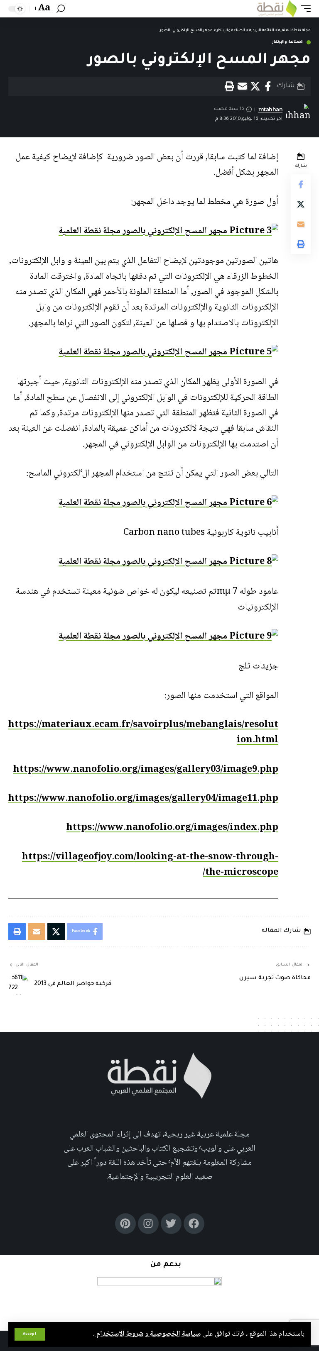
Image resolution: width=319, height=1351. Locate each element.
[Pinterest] (125, 1223)
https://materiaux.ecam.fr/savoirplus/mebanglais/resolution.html (143, 732)
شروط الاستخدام (119, 1334)
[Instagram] (148, 1223)
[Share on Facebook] (268, 86)
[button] (30, 1334)
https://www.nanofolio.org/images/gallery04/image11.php (143, 799)
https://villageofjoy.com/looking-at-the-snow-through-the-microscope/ (150, 864)
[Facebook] (194, 1223)
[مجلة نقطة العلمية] (277, 8)
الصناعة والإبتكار (288, 42)
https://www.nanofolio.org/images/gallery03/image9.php (145, 770)
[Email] (242, 86)
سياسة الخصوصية (174, 1334)
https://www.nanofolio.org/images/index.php (172, 828)
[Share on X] (255, 86)
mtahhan (270, 109)
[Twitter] (171, 1223)
